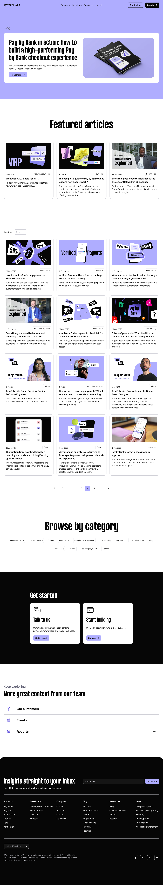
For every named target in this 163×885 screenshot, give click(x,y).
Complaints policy (144, 806)
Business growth (36, 540)
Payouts (7, 810)
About (99, 5)
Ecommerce (64, 540)
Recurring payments (89, 548)
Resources (89, 5)
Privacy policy (142, 818)
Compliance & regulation (84, 540)
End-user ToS (142, 822)
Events (113, 814)
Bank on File (9, 814)
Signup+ (7, 818)
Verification (9, 826)
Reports (113, 818)
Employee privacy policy (147, 810)
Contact (60, 806)
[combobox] (20, 232)
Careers (60, 814)
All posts (87, 806)
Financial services (137, 540)
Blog (151, 540)
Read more (16, 74)
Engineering (59, 548)
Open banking (105, 540)
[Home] (12, 5)
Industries (77, 5)
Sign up (92, 638)
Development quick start (41, 806)
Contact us (135, 5)
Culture (51, 540)
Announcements (17, 540)
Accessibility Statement (147, 826)
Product (72, 548)
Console (34, 814)
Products (65, 5)
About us (61, 810)
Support (34, 818)
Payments (120, 540)
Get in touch (41, 638)
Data (6, 822)
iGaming (106, 548)
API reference (36, 810)
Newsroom (61, 818)
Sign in (150, 5)
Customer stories (118, 810)
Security (140, 814)
